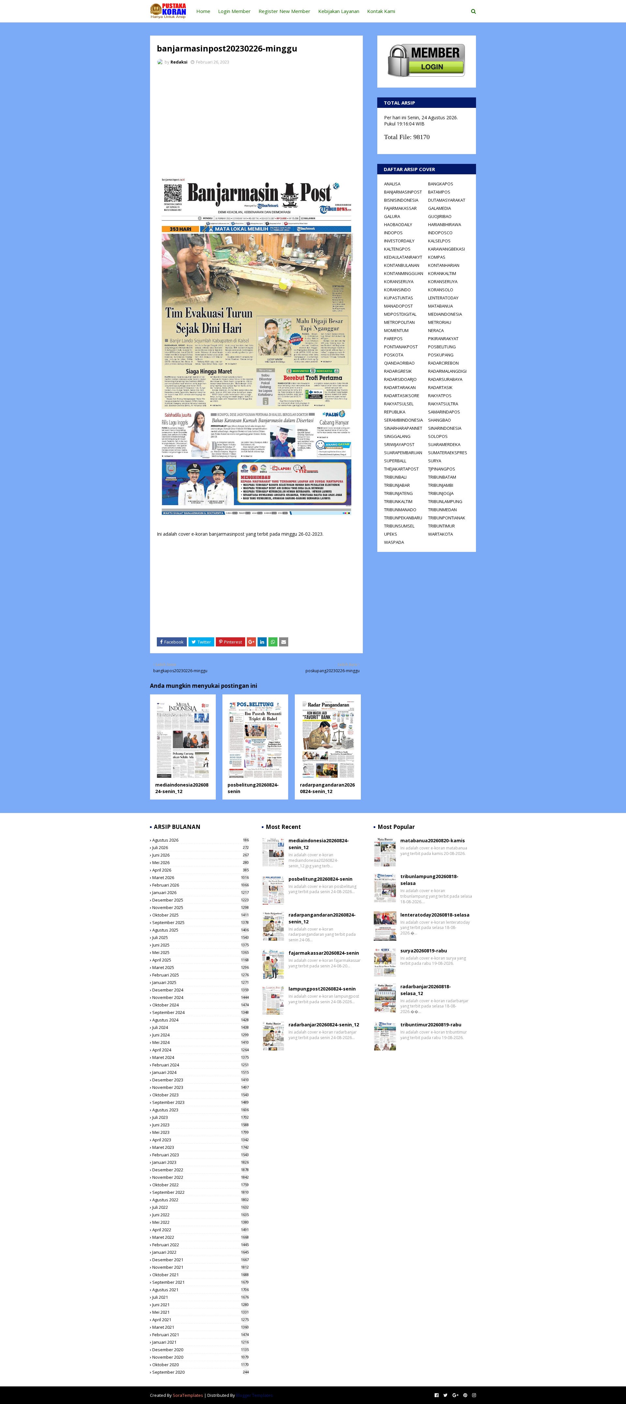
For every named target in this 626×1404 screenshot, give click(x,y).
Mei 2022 (200, 1222)
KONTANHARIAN (443, 265)
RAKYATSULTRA (443, 404)
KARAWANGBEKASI (446, 249)
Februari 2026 (200, 885)
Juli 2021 (200, 1297)
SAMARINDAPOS (444, 412)
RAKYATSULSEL (398, 404)
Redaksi (179, 62)
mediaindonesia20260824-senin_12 (181, 788)
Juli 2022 (200, 1207)
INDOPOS (393, 233)
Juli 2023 (200, 1117)
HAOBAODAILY (398, 224)
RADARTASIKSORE (401, 395)
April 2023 (200, 1140)
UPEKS (390, 534)
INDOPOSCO (440, 233)
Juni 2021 (200, 1305)
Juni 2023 (200, 1125)
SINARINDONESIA (444, 428)
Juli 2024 (200, 1027)
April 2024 (200, 1050)
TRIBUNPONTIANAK (446, 518)
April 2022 (200, 1230)
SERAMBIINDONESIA (403, 420)
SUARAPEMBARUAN (403, 453)
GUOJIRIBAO (440, 216)
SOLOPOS (438, 436)
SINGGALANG (397, 436)
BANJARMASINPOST (403, 192)
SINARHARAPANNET (403, 428)
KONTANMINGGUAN (403, 273)
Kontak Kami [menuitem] (381, 11)
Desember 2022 (200, 1170)
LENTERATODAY (443, 298)
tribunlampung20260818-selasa (429, 879)
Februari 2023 (200, 1155)
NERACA (436, 330)
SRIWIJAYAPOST (399, 444)
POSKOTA (393, 355)
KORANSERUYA (398, 281)
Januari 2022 (200, 1252)
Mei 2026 (200, 862)
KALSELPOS (439, 241)
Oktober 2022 (200, 1185)
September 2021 (200, 1282)
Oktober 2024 (200, 1005)
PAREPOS (393, 338)
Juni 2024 (200, 1035)
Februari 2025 (200, 975)
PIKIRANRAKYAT (443, 338)
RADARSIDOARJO (400, 379)
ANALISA (392, 184)
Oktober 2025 (200, 915)
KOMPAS (436, 257)
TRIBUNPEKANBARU (403, 518)
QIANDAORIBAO (399, 363)
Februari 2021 (200, 1335)
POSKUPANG (441, 355)
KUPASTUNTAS (398, 298)
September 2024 (200, 1012)
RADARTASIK (440, 387)
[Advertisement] (256, 119)
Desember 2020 (200, 1350)
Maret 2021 (200, 1327)
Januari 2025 (200, 982)
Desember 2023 (200, 1080)
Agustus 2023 (200, 1110)
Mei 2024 (200, 1042)
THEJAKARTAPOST (401, 469)
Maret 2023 (200, 1147)
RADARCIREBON (443, 363)
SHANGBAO (439, 420)
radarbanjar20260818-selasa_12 (425, 989)
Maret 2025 (200, 967)
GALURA (392, 216)
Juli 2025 (200, 937)
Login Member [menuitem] (234, 11)
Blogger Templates (254, 1395)
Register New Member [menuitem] (284, 11)
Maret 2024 (200, 1057)
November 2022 (200, 1177)
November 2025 (200, 907)
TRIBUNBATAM (442, 477)
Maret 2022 (200, 1237)
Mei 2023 (200, 1132)
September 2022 (200, 1192)
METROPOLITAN (399, 322)
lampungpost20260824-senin (322, 989)
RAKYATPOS (440, 395)
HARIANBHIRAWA (444, 224)
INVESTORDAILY (399, 241)
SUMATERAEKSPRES (447, 453)
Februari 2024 (200, 1065)
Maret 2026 (200, 877)
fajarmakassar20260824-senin (324, 953)
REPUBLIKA (394, 412)
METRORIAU (439, 322)
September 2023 (200, 1102)
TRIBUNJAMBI (440, 485)
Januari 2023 (200, 1162)
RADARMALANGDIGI (447, 371)
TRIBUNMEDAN (442, 510)
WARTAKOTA (440, 534)
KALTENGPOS (397, 249)
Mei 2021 (200, 1312)
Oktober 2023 (200, 1095)
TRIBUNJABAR (397, 485)
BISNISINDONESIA (401, 200)
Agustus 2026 (200, 840)
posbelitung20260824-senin (320, 879)
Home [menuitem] (203, 11)
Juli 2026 (200, 847)
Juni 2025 (200, 945)
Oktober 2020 (200, 1365)
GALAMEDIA (439, 208)
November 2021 (200, 1267)
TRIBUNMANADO (400, 510)
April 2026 (200, 870)
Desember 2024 (200, 990)
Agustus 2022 (200, 1200)
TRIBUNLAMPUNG (445, 501)
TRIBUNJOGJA (441, 493)
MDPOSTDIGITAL (400, 314)
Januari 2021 (200, 1342)
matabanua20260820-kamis (432, 840)
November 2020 (200, 1357)
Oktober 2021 (200, 1275)
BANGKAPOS (440, 184)
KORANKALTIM (442, 273)
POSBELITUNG (442, 347)
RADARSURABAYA (445, 379)
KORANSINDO (397, 290)
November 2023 (200, 1087)
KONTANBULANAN (401, 265)
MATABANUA (440, 306)
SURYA (434, 461)
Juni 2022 (200, 1215)
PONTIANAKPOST (401, 347)
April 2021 (200, 1320)
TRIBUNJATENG (398, 493)
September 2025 (200, 922)
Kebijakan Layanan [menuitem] (338, 11)
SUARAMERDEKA (444, 444)
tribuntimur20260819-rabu (430, 1024)
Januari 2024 (200, 1072)
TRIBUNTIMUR (441, 526)
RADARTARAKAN (400, 387)
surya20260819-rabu (423, 951)
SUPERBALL (395, 461)
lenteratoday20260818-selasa (435, 915)
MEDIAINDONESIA (445, 314)
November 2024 (200, 997)
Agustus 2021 (200, 1290)
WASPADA (394, 542)
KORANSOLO (440, 290)
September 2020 (200, 1372)
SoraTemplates (188, 1395)
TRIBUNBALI (395, 477)
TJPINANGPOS (441, 469)
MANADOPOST (398, 306)
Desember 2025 (200, 900)
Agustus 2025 (200, 930)
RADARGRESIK (398, 371)
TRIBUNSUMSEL (399, 526)
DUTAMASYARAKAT (446, 200)
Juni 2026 (200, 855)
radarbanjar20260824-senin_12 (324, 1024)
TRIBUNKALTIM (398, 501)
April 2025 (200, 960)
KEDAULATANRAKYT (403, 257)
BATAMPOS (439, 192)
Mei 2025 (200, 952)
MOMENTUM (396, 330)
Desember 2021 (200, 1260)
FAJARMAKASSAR (400, 208)
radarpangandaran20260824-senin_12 (327, 788)
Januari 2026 (200, 892)
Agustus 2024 (200, 1020)
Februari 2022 (200, 1245)
